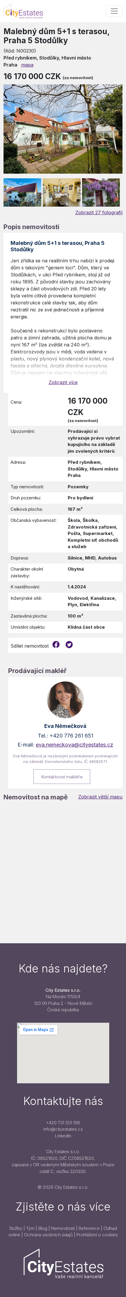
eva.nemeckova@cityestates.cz (74, 745)
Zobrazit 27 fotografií (98, 212)
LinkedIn (63, 1136)
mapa (27, 65)
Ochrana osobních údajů (48, 1234)
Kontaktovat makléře (62, 777)
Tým (30, 1228)
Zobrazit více (63, 382)
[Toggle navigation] (114, 11)
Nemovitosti (63, 1228)
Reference (89, 1228)
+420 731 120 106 (63, 1122)
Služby (15, 1228)
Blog (42, 1228)
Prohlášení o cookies (97, 1234)
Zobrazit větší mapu (100, 797)
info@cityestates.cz (63, 1129)
